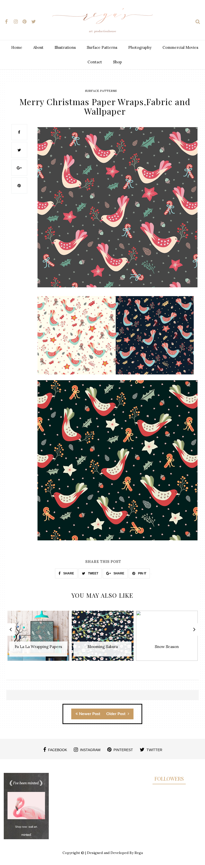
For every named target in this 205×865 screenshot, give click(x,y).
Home (16, 47)
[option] (38, 638)
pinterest (123, 750)
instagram (90, 750)
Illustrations (65, 47)
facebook (57, 750)
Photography (140, 47)
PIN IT (141, 573)
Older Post (116, 714)
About (38, 47)
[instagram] (18, 21)
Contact (95, 62)
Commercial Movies (180, 47)
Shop (117, 62)
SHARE (68, 573)
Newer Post (89, 714)
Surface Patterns (102, 47)
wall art (32, 826)
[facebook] (9, 21)
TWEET (92, 573)
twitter (154, 750)
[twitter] (35, 21)
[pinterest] (26, 21)
